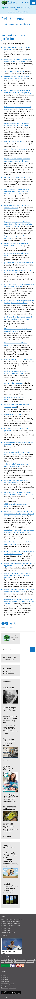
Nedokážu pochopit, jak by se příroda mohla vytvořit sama (10, 887)
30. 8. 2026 (6, 660)
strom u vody (13, 639)
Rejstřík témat (9, 628)
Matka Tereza (8, 688)
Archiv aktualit (7, 836)
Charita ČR (4, 960)
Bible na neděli (9, 657)
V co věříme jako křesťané (8, 988)
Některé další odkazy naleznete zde (24, 962)
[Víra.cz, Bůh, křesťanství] (9, 2)
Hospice (10, 960)
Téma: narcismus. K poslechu (14, 71)
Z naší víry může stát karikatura (10, 808)
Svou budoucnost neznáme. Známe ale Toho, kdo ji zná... (10, 719)
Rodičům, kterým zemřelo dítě (15, 142)
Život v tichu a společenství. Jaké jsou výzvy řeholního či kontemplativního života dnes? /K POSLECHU (19, 601)
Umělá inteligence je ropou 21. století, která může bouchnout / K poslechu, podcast (17, 575)
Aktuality (6, 682)
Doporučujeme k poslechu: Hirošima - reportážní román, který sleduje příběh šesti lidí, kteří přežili (18, 224)
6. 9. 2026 (11, 660)
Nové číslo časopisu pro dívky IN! (8, 768)
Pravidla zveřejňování (7, 984)
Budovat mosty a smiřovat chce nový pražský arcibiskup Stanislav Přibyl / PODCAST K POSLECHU (17, 191)
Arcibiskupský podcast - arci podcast (17, 177)
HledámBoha (9, 962)
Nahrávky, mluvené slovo (13, 414)
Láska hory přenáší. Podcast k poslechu (18, 359)
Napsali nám (4, 979)
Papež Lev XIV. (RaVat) (20, 960)
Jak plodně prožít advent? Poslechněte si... (19, 263)
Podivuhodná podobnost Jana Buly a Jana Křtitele (9, 742)
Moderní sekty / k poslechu (13, 383)
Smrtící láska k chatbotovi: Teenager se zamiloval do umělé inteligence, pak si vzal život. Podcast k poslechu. (19, 514)
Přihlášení (7, 668)
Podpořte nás (5, 981)
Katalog (3, 986)
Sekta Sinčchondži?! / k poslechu (15, 149)
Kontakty (3, 975)
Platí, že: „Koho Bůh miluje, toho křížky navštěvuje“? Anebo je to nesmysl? (9, 858)
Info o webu (4, 977)
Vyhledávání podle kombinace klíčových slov (16, 24)
